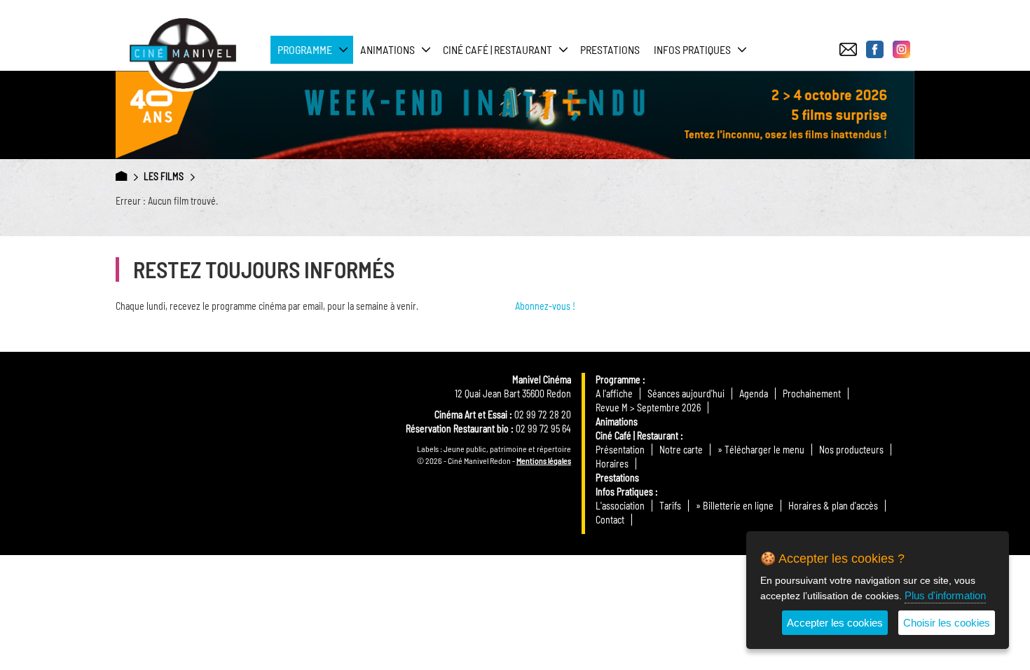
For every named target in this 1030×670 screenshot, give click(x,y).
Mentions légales (543, 460)
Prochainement (812, 393)
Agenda (753, 393)
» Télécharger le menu (760, 450)
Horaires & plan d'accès (833, 506)
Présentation (620, 450)
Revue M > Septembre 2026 (648, 407)
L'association (620, 506)
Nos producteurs (851, 450)
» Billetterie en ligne (735, 506)
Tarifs (670, 506)
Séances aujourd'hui (686, 393)
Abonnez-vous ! (545, 306)
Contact (610, 520)
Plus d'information (945, 595)
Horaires (612, 464)
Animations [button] (387, 49)
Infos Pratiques (624, 492)
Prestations (610, 49)
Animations (617, 422)
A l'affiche (614, 393)
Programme (618, 379)
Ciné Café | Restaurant (637, 436)
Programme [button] (304, 49)
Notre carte (681, 450)
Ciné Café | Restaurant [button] (497, 49)
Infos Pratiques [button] (692, 49)
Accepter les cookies (835, 623)
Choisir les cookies (946, 623)
